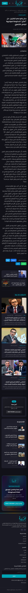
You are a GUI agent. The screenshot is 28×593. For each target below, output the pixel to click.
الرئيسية (25, 10)
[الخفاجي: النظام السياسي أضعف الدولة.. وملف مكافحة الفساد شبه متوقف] (14, 367)
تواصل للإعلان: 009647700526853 (14, 412)
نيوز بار (25, 550)
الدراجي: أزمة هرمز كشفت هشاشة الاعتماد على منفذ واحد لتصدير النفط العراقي (14, 352)
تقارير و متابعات (20, 10)
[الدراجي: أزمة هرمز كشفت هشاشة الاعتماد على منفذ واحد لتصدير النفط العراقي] (14, 335)
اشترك (4, 3)
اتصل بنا (24, 541)
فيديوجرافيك (23, 560)
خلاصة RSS (23, 583)
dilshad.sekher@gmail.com (18, 580)
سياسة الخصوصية (22, 543)
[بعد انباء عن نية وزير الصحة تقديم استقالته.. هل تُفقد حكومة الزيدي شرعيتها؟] (14, 305)
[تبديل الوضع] (9, 3)
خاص (24, 315)
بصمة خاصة (23, 562)
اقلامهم (24, 557)
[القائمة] (25, 3)
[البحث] (12, 3)
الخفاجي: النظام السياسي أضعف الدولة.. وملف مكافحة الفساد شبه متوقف (15, 384)
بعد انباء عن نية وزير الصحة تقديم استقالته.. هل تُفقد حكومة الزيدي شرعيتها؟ (15, 319)
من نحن (24, 539)
